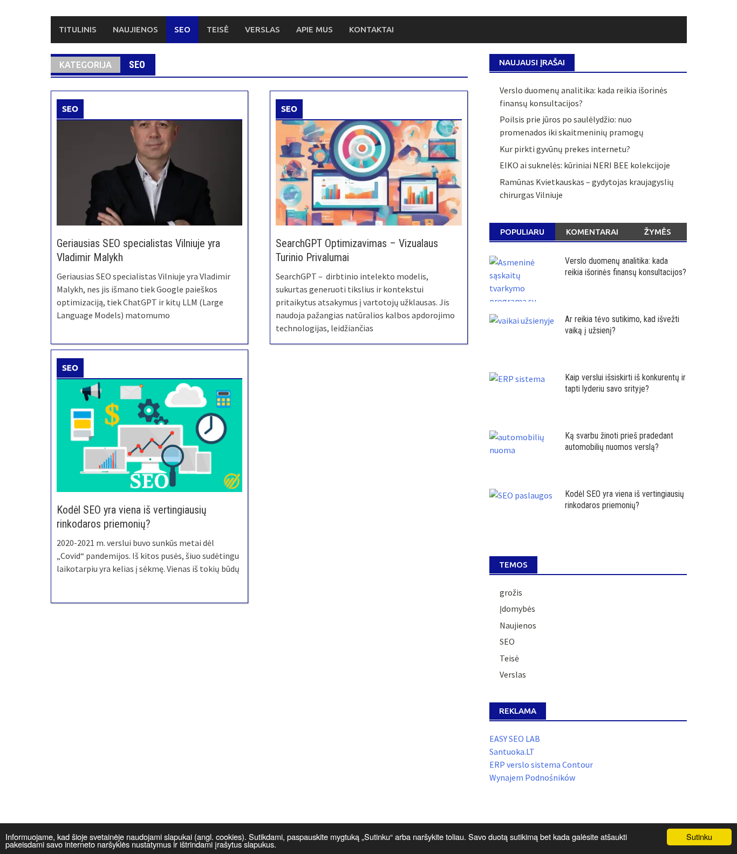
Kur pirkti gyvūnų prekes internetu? (565, 149)
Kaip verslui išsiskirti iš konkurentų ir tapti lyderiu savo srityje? (625, 383)
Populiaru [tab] (522, 231)
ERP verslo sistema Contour (541, 764)
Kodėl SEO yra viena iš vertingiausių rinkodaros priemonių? (624, 499)
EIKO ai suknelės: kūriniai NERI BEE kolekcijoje (585, 165)
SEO (182, 29)
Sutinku (699, 836)
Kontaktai (371, 29)
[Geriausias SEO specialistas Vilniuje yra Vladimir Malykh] (149, 172)
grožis (511, 592)
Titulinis (78, 29)
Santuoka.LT (512, 751)
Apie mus (314, 29)
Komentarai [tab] (592, 231)
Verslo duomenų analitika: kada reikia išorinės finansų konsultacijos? (625, 266)
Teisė (218, 29)
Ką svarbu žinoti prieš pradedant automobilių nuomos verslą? (619, 441)
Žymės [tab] (657, 231)
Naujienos (135, 29)
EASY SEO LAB (514, 738)
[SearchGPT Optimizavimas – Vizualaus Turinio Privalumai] (368, 172)
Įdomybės (517, 608)
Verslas (262, 29)
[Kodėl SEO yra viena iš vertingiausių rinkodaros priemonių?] (149, 434)
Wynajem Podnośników (532, 777)
